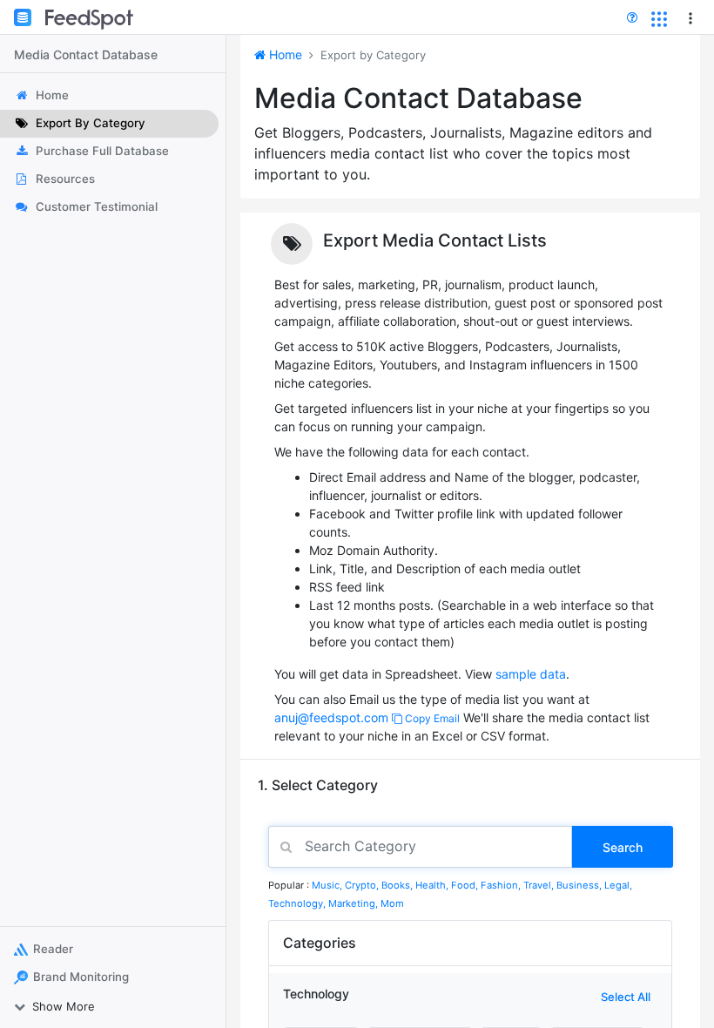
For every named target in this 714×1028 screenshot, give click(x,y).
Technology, (298, 903)
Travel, (539, 885)
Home (284, 54)
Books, (398, 885)
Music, (328, 885)
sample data (530, 673)
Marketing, (354, 903)
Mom (392, 903)
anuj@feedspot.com (331, 717)
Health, (433, 885)
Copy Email (431, 718)
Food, (466, 885)
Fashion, (502, 885)
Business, (580, 885)
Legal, (618, 885)
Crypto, (363, 885)
